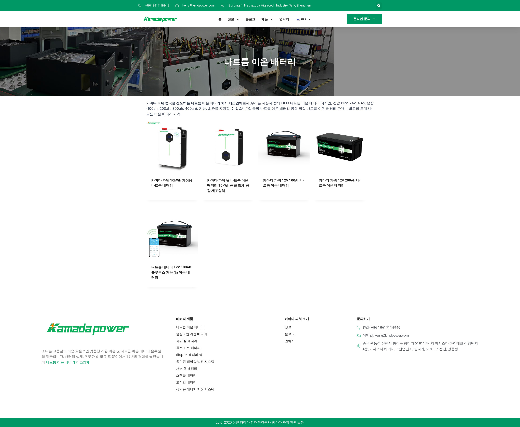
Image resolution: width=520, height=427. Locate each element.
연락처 (284, 19)
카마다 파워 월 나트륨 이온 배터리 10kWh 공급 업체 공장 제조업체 (228, 185)
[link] (68, 362)
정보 (231, 19)
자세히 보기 (159, 198)
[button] (379, 5)
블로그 (250, 19)
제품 (264, 19)
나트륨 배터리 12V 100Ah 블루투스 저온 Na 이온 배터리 (171, 272)
